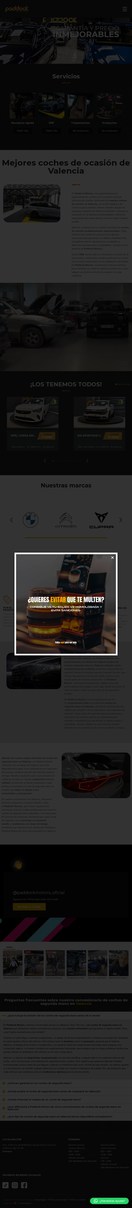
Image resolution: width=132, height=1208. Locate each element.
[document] (66, 604)
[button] (109, 1201)
